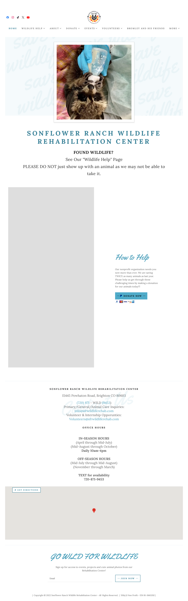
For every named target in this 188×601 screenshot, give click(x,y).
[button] (33, 28)
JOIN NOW (128, 578)
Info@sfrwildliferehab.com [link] (94, 411)
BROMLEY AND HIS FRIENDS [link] (146, 28)
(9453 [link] (106, 403)
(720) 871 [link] (83, 403)
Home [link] (13, 28)
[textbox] (80, 578)
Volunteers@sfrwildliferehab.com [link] (94, 419)
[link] (7, 17)
